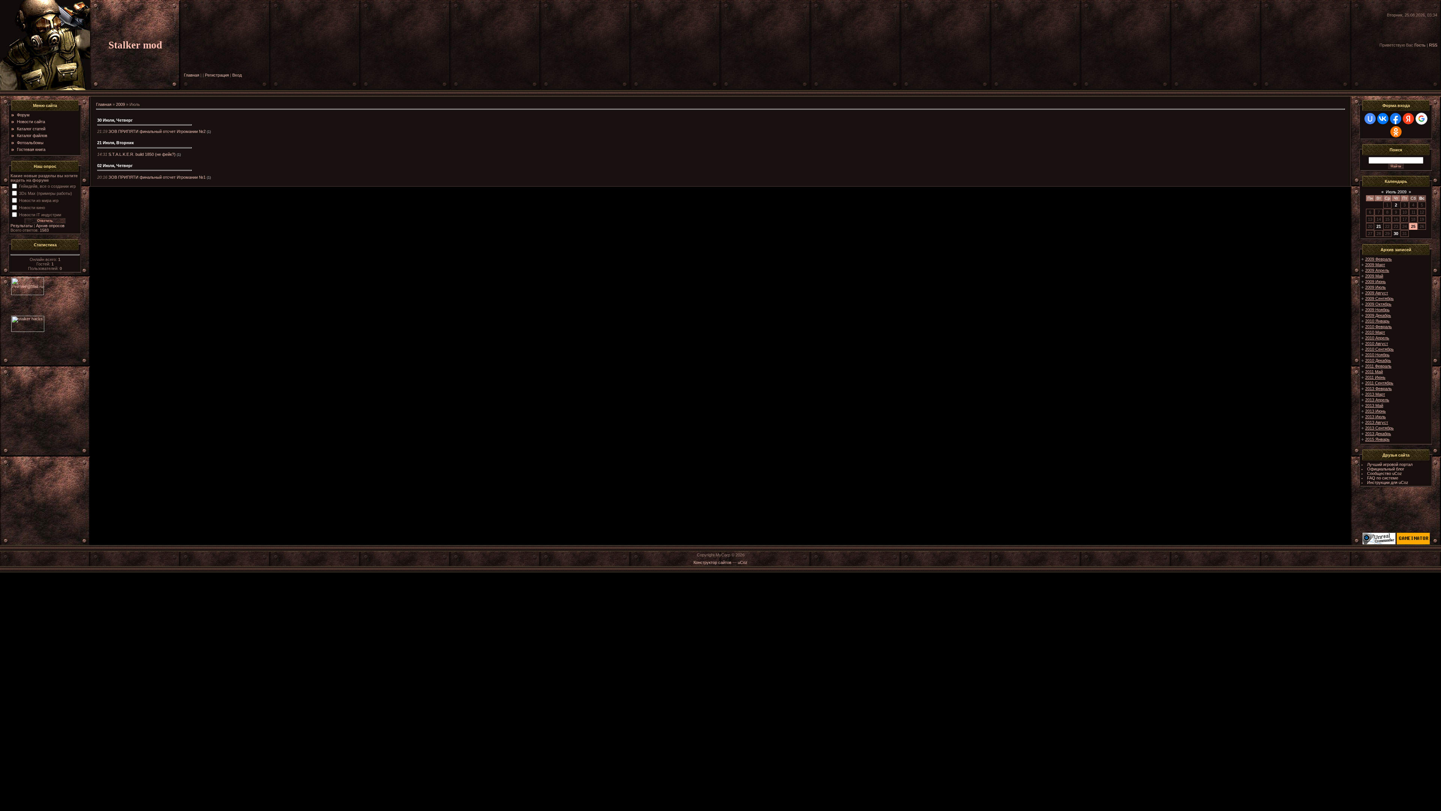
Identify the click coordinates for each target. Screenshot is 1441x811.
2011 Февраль (1378, 366)
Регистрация (217, 75)
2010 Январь (1377, 321)
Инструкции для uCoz (1387, 482)
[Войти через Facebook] (1395, 118)
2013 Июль (1375, 417)
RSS (1433, 45)
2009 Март (1375, 264)
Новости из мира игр (39, 200)
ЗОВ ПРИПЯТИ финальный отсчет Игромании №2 (157, 131)
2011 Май (1374, 371)
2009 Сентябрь (1379, 298)
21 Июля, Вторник (115, 142)
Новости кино (32, 207)
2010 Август (1376, 343)
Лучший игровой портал (1389, 464)
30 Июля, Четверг (115, 120)
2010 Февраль (1378, 326)
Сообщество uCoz (1384, 473)
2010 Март (1375, 332)
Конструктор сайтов (712, 562)
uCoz (743, 562)
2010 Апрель (1377, 338)
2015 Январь (1377, 439)
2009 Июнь (1375, 281)
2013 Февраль (1378, 388)
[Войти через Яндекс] (1408, 118)
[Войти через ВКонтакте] (1382, 118)
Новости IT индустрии (40, 215)
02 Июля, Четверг (115, 165)
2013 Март (1375, 394)
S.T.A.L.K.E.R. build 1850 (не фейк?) (142, 154)
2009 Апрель (1377, 270)
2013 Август (1376, 422)
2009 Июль (1375, 287)
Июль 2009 (1396, 192)
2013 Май (1374, 405)
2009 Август (1376, 293)
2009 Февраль (1378, 259)
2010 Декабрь (1378, 360)
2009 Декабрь (1378, 315)
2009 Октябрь (1378, 304)
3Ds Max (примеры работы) (45, 193)
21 (1378, 226)
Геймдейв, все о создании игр (47, 186)
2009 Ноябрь (1377, 310)
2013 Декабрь (1378, 433)
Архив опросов (50, 225)
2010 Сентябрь (1379, 349)
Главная (191, 75)
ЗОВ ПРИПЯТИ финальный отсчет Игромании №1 (157, 177)
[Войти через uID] (1370, 118)
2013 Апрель (1377, 400)
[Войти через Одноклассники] (1396, 131)
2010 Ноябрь (1377, 355)
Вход (237, 75)
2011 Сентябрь (1379, 383)
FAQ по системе (1382, 478)
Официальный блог (1385, 469)
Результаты (22, 225)
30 (1396, 233)
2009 (120, 104)
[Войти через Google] (1421, 119)
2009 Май (1374, 276)
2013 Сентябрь (1379, 428)
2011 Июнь (1375, 377)
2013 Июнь (1375, 411)
